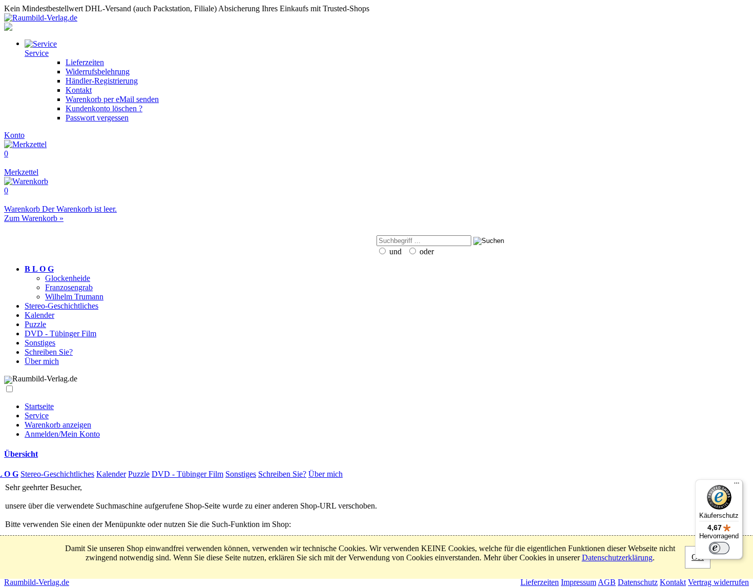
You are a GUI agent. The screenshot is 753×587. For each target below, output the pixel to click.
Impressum (578, 582)
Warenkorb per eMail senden (112, 99)
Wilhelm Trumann (74, 296)
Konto (14, 135)
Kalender (39, 315)
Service (37, 415)
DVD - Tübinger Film (60, 333)
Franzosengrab (69, 287)
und (394, 251)
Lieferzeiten (85, 62)
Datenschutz (638, 582)
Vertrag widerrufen (718, 582)
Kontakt (79, 90)
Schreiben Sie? (49, 352)
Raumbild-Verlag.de (36, 582)
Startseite (39, 406)
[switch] (719, 548)
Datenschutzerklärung (617, 557)
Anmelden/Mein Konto (62, 434)
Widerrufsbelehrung (98, 71)
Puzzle (35, 324)
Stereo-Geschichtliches (61, 305)
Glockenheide (67, 278)
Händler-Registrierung (102, 80)
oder (425, 251)
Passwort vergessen (97, 117)
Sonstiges (40, 342)
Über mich (42, 361)
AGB (607, 582)
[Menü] (736, 485)
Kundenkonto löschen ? (104, 108)
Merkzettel (21, 162)
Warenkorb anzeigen (58, 424)
